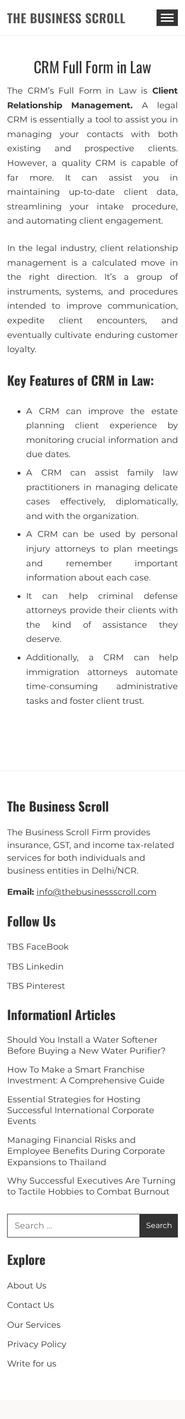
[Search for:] (73, 1225)
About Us (26, 1286)
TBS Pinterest (36, 986)
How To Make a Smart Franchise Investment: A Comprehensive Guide (86, 1075)
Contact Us (30, 1305)
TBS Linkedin (35, 966)
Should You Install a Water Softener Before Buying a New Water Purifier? (86, 1045)
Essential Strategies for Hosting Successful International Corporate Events (80, 1110)
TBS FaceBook (38, 947)
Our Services (34, 1325)
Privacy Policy (36, 1344)
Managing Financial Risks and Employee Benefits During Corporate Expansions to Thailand (86, 1151)
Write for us (31, 1363)
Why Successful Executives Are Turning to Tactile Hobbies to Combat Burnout (91, 1186)
